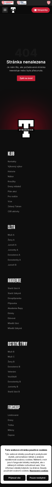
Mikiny (11, 430)
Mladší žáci (13, 323)
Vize (10, 201)
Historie (11, 171)
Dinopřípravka (14, 298)
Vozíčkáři (12, 376)
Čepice (11, 435)
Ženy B (11, 361)
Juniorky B (13, 386)
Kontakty (12, 161)
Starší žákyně (14, 293)
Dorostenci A (14, 255)
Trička (11, 425)
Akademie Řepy (15, 308)
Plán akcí (12, 191)
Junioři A (12, 245)
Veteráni (12, 371)
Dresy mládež (14, 186)
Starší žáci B (14, 391)
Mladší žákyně (15, 328)
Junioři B (12, 265)
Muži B (11, 351)
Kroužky (12, 181)
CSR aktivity (13, 211)
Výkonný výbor (15, 166)
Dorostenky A (14, 260)
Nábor (11, 176)
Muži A (11, 235)
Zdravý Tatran (14, 206)
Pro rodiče (13, 196)
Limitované (13, 415)
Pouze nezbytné (37, 478)
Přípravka (12, 303)
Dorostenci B (14, 366)
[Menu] (5, 10)
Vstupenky (42, 10)
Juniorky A (13, 250)
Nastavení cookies (39, 471)
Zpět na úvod (26, 78)
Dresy (10, 420)
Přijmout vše (14, 478)
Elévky (11, 313)
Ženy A (11, 240)
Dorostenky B (14, 381)
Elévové (11, 318)
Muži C (11, 356)
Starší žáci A (14, 288)
